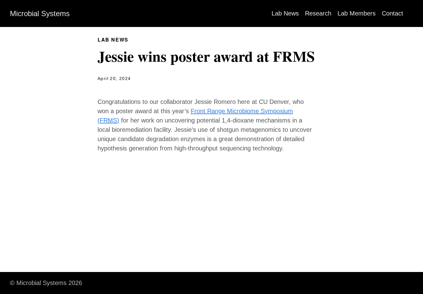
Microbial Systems (40, 13)
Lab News (285, 13)
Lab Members (357, 13)
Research (318, 13)
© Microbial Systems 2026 (46, 282)
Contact (392, 13)
